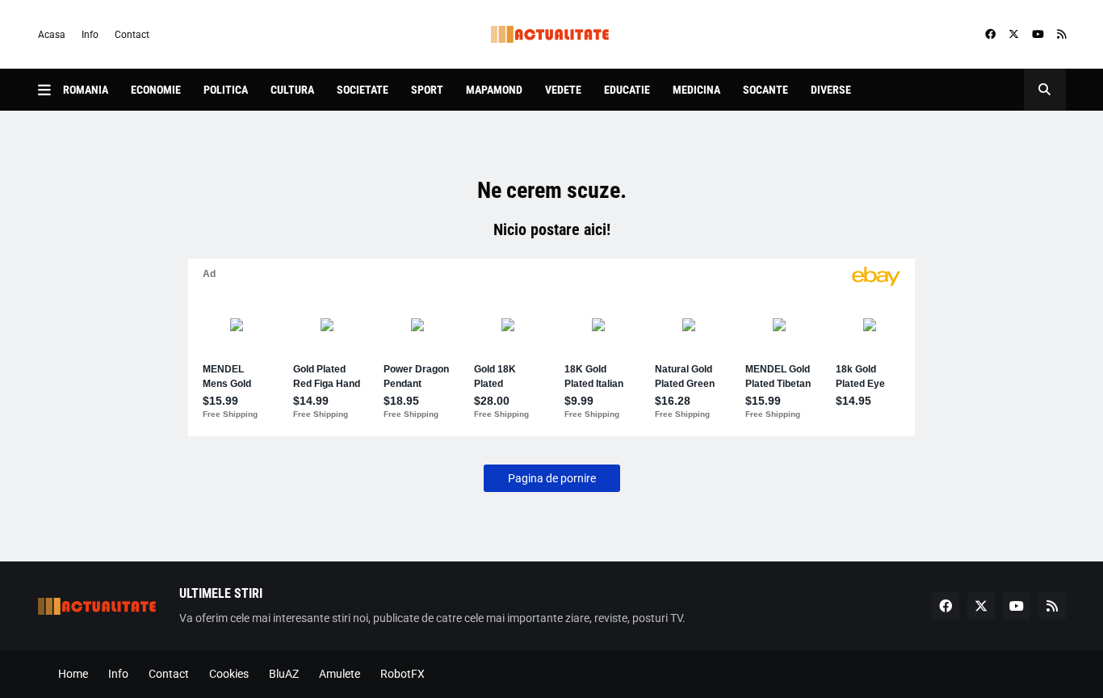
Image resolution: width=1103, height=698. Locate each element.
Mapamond (494, 89)
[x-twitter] (1014, 34)
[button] (50, 90)
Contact (132, 34)
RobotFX (402, 673)
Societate (362, 89)
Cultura (292, 89)
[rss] (1061, 34)
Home (73, 673)
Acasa (51, 34)
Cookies (229, 673)
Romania (85, 89)
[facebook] (990, 34)
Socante (765, 89)
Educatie (627, 89)
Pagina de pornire (552, 478)
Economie (156, 89)
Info (90, 34)
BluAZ (284, 673)
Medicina (696, 89)
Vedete (563, 89)
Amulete (339, 673)
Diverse (831, 89)
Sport (427, 89)
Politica (225, 89)
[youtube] (1038, 34)
